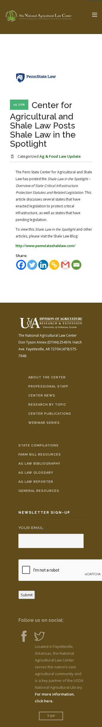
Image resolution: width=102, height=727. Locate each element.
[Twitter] (32, 265)
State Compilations (38, 445)
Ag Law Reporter (35, 482)
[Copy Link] (54, 265)
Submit (27, 594)
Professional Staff (48, 386)
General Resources (38, 491)
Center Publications (49, 414)
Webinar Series (44, 423)
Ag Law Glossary (35, 473)
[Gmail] (65, 265)
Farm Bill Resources (39, 454)
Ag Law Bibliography (39, 463)
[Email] (76, 265)
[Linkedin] (43, 265)
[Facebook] (21, 265)
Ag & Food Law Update (60, 156)
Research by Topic (47, 404)
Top (51, 716)
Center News (41, 395)
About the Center (47, 377)
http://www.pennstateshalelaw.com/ (45, 245)
